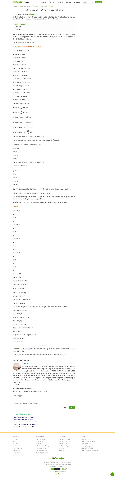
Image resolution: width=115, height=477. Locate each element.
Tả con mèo (39, 443)
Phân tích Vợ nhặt (86, 439)
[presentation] (20, 107)
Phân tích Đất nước (41, 448)
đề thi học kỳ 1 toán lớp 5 (28, 349)
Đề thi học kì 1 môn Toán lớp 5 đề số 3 (24, 419)
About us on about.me (19, 455)
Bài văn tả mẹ (39, 441)
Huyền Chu (25, 364)
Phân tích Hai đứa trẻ (41, 450)
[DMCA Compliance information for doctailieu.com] (64, 469)
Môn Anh (15, 441)
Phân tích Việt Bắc (40, 439)
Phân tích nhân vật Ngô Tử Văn (90, 441)
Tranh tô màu (16, 450)
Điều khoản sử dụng (60, 471)
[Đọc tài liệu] (56, 474)
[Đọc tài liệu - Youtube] (59, 474)
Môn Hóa (15, 446)
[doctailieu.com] (57, 458)
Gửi (72, 407)
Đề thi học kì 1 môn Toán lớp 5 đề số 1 (24, 417)
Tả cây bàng (85, 443)
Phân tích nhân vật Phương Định (90, 450)
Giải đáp (68, 2)
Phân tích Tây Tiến (18, 448)
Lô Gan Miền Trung (63, 450)
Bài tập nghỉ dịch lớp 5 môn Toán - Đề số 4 (25, 424)
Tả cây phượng (17, 452)
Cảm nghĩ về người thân (88, 446)
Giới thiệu (51, 471)
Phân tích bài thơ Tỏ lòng (42, 446)
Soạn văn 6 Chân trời (64, 441)
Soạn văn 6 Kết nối (63, 443)
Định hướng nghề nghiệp (42, 452)
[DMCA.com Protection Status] (54, 469)
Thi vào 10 (60, 2)
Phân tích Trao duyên (87, 448)
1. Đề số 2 (18, 27)
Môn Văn (15, 439)
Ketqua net (61, 448)
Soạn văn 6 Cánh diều (64, 439)
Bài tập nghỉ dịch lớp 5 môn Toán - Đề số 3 (25, 427)
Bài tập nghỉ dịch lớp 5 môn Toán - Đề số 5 (25, 422)
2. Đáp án (17, 29)
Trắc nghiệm (76, 2)
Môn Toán (15, 443)
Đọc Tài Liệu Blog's (64, 446)
